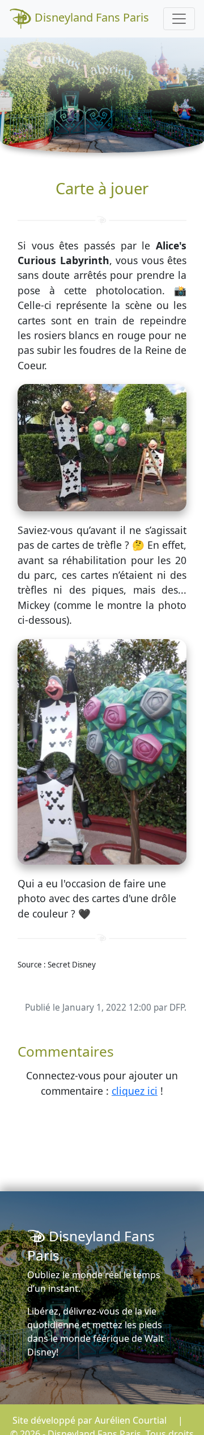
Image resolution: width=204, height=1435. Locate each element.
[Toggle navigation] (179, 18)
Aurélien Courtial (131, 1420)
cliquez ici (135, 1091)
